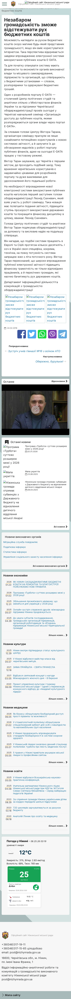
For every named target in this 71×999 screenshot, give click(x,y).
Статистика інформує (15, 552)
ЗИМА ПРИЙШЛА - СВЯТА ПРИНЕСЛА (34, 667)
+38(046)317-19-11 (13, 944)
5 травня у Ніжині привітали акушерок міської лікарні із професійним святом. (38, 753)
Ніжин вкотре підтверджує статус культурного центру (39, 651)
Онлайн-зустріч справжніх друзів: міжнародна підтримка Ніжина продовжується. (39, 610)
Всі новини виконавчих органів (49, 566)
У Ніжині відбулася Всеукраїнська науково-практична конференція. (37, 778)
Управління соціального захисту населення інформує (32, 557)
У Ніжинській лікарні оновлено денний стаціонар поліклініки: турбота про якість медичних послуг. (40, 745)
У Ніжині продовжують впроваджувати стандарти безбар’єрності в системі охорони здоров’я (37, 735)
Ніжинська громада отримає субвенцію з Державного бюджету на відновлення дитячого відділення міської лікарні (45, 484)
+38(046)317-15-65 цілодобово (22, 948)
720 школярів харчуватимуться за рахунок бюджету (37, 808)
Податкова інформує (14, 547)
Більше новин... (57, 635)
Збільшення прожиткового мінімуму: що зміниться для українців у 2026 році (35, 602)
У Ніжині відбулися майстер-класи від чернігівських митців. (34, 660)
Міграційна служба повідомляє (20, 542)
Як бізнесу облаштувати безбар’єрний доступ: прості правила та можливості (38, 715)
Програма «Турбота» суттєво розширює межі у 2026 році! (39, 593)
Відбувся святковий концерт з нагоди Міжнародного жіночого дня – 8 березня (35, 676)
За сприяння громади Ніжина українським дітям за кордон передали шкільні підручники (40, 800)
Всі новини (60, 526)
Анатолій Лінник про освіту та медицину (35, 816)
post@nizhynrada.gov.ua (25, 952)
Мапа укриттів (32, 471)
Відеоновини (59, 381)
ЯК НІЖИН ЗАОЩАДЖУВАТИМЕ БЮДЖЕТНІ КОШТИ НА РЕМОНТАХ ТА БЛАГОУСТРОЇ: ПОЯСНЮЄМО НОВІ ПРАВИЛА (37, 584)
